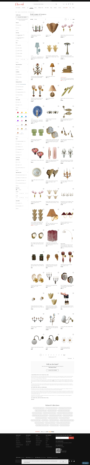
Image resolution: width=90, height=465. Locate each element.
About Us (47, 436)
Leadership (47, 438)
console (53, 380)
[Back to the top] (88, 459)
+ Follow (21, 17)
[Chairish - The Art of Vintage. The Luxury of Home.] (19, 4)
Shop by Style (38, 436)
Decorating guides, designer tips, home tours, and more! (64, 442)
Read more (32, 399)
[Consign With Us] (69, 4)
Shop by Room (38, 444)
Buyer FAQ (27, 436)
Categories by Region (39, 440)
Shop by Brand (38, 438)
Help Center (18, 436)
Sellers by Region (38, 442)
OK (63, 461)
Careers (47, 440)
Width (17, 195)
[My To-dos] (66, 4)
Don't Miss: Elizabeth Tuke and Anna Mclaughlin (44, 0)
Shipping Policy (18, 442)
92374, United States (23, 84)
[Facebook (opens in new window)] (69, 461)
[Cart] (73, 4)
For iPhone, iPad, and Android (60, 446)
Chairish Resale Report (49, 446)
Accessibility (18, 446)
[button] (71, 4)
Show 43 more (18, 157)
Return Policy (18, 440)
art (31, 382)
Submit (71, 437)
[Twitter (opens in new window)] (74, 461)
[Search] (56, 4)
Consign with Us (28, 442)
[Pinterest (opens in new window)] (71, 461)
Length (17, 191)
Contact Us (17, 438)
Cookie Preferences (27, 462)
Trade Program (28, 438)
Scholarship (47, 444)
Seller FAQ (27, 444)
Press (46, 442)
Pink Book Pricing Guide (19, 444)
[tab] (22, 25)
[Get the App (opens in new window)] (58, 450)
